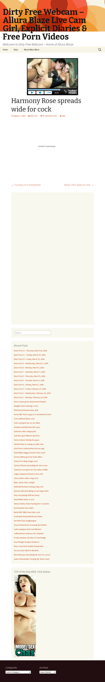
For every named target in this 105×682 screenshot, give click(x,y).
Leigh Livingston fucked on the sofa (28, 474)
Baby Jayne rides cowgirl (24, 482)
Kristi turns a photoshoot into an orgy (29, 448)
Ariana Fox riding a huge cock (26, 461)
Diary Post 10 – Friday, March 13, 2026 (29, 359)
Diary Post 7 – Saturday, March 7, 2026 (29, 372)
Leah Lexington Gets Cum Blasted (27, 529)
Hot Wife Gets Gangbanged (25, 520)
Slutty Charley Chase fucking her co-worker (31, 503)
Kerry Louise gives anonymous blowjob (30, 401)
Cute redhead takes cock (24, 418)
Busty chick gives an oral (79, 184)
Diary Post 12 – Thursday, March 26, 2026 (30, 350)
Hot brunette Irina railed (23, 508)
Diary (16, 49)
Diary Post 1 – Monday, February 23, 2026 (30, 397)
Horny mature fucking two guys (26, 440)
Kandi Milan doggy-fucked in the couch (29, 452)
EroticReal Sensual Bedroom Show (28, 516)
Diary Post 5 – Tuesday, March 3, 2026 (29, 380)
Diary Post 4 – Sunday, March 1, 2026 (28, 384)
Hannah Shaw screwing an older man (28, 444)
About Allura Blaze (31, 49)
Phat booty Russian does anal (26, 410)
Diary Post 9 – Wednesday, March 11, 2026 (31, 363)
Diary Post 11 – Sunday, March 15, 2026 (29, 355)
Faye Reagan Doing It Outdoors (26, 542)
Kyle (63, 116)
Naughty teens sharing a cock (26, 406)
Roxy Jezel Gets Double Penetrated (28, 546)
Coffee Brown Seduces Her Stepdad (28, 533)
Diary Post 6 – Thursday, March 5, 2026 (29, 376)
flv (43, 116)
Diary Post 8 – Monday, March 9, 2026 (29, 367)
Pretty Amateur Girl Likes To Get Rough (30, 537)
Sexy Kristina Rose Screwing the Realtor (30, 525)
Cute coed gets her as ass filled (27, 423)
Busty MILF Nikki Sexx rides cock (27, 512)
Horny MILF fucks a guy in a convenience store (32, 414)
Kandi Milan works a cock (24, 499)
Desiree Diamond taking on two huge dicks (31, 491)
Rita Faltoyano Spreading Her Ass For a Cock (32, 554)
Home (5, 49)
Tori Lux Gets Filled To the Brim (26, 550)
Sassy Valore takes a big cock (26, 478)
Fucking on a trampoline (26, 184)
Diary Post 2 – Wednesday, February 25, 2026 (32, 393)
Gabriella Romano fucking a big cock (28, 486)
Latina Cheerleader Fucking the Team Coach (31, 559)
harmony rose (51, 116)
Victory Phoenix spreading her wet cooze (31, 465)
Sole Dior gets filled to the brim (27, 435)
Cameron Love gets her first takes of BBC (31, 469)
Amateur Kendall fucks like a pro (27, 427)
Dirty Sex (33, 116)
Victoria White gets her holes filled (28, 457)
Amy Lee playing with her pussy (27, 495)
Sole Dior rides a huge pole (25, 431)
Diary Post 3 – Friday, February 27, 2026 (30, 389)
